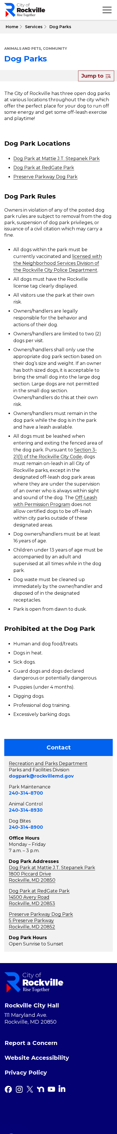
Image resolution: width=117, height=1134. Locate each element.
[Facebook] (8, 1089)
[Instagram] (19, 1089)
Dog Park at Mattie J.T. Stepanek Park (56, 158)
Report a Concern (31, 1043)
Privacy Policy (26, 1072)
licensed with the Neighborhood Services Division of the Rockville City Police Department (57, 263)
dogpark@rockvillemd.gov (41, 776)
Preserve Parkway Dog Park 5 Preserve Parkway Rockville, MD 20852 (41, 920)
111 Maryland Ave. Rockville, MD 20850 (31, 1018)
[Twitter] (30, 1089)
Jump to (93, 76)
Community (55, 48)
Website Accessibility (37, 1057)
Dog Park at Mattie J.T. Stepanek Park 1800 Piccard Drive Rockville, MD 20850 (52, 874)
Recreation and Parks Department (48, 763)
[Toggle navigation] (107, 10)
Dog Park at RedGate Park (43, 167)
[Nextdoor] (40, 1089)
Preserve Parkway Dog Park (45, 176)
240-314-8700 (26, 793)
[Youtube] (51, 1089)
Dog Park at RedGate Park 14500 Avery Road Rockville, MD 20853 (39, 897)
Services (34, 26)
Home (11, 26)
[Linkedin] (61, 1088)
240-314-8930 (26, 810)
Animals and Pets (22, 48)
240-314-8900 (26, 827)
